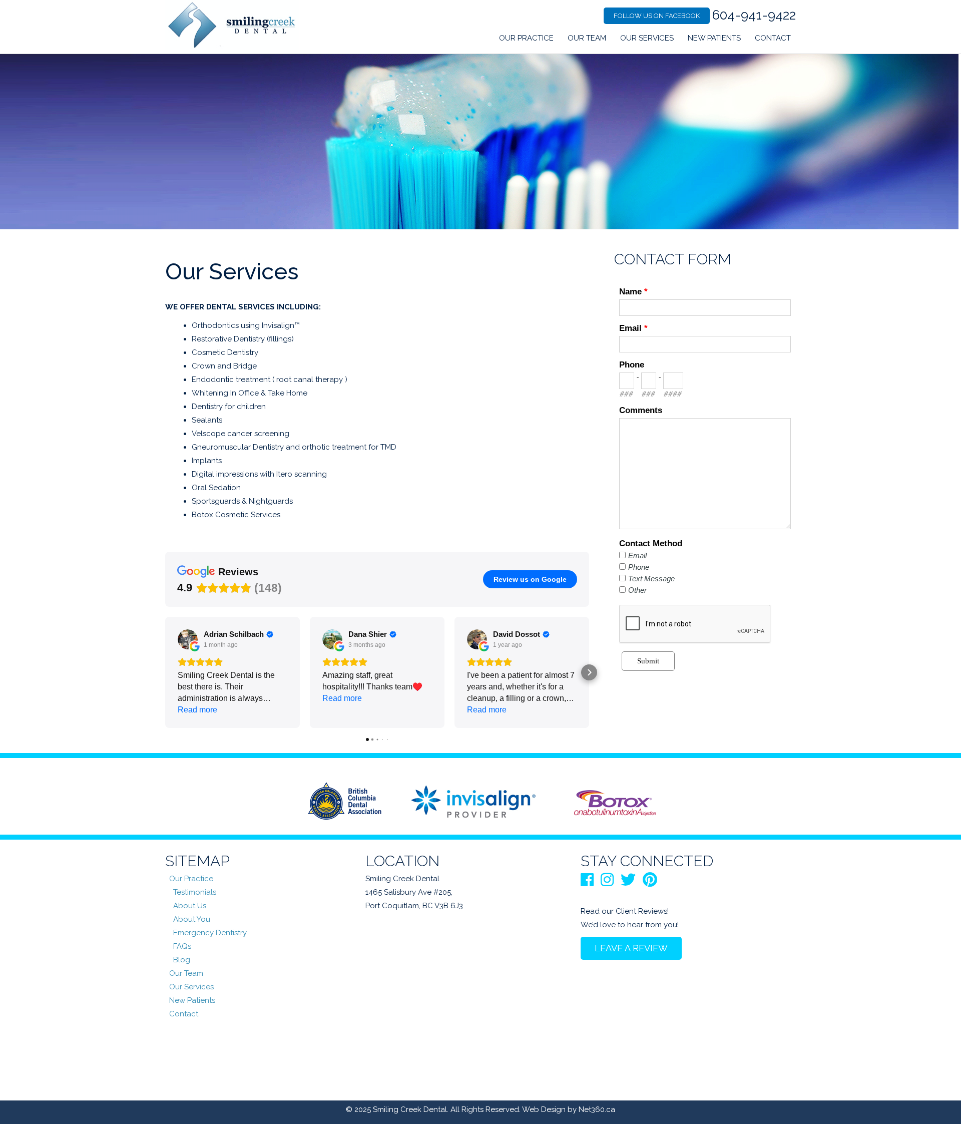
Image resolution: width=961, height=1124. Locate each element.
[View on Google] (188, 639)
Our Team (587, 38)
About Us (189, 905)
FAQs (182, 946)
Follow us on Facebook (657, 16)
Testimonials (194, 892)
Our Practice (526, 38)
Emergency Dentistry (210, 932)
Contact (773, 38)
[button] (165, 672)
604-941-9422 (754, 15)
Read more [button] (197, 709)
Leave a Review (631, 948)
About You (191, 919)
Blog (181, 959)
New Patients (714, 38)
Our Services (647, 38)
